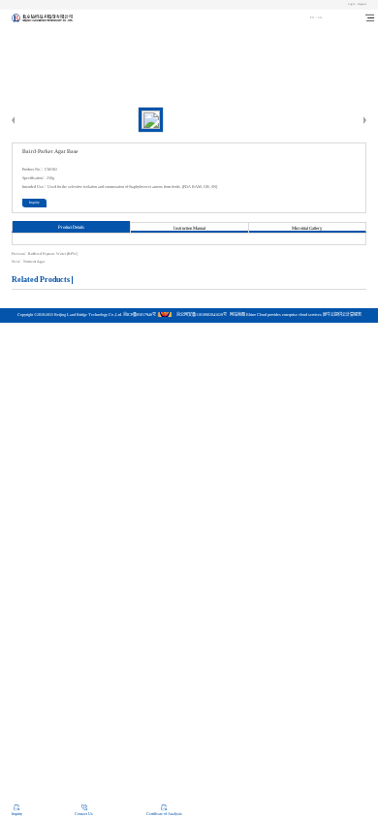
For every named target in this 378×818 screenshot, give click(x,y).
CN (312, 17)
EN (320, 17)
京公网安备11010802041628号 (201, 314)
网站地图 (236, 314)
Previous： (45, 254)
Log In (351, 4)
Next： (28, 262)
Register (362, 4)
